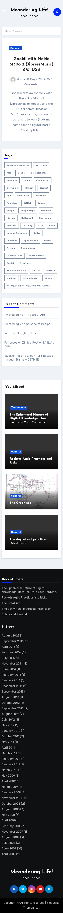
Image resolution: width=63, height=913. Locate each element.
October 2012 (11, 702)
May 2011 (8, 742)
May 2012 (8, 725)
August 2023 (10, 635)
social (10, 263)
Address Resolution (18, 165)
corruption (13, 188)
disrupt (44, 188)
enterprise (23, 195)
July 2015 (8, 658)
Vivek (8, 355)
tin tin (36, 270)
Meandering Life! (29, 10)
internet (11, 225)
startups (25, 263)
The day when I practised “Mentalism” (27, 608)
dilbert (29, 188)
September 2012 (13, 708)
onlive (36, 233)
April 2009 (9, 781)
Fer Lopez (11, 342)
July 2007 (8, 843)
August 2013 (10, 697)
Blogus (51, 902)
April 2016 (8, 646)
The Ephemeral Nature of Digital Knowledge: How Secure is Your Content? (29, 418)
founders (12, 203)
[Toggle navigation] (4, 12)
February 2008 (12, 826)
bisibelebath (38, 173)
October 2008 (11, 803)
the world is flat (16, 270)
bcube (21, 173)
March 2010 (9, 770)
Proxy (47, 240)
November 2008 (12, 798)
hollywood (27, 218)
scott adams (36, 255)
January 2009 (11, 792)
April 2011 (8, 747)
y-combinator (30, 278)
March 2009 (10, 786)
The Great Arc (35, 314)
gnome (42, 203)
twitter (50, 270)
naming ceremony (17, 233)
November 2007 (12, 831)
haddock (46, 210)
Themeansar (31, 907)
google (11, 210)
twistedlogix (12, 314)
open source (30, 240)
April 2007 (9, 854)
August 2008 (11, 809)
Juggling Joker (27, 333)
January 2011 (11, 764)
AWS (9, 173)
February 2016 (11, 652)
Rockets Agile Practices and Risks (24, 597)
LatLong (27, 225)
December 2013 (12, 686)
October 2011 (10, 736)
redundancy (28, 248)
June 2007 (9, 848)
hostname (45, 218)
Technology (18, 407)
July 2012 (8, 719)
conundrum (42, 180)
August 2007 (10, 837)
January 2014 (11, 680)
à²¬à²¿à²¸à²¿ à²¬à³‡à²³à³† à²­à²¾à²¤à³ (28, 286)
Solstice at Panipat (39, 324)
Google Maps (28, 210)
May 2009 (8, 775)
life (40, 225)
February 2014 (11, 674)
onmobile (12, 240)
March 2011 (9, 753)
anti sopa (41, 165)
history (11, 218)
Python (11, 248)
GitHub (27, 203)
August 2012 (10, 714)
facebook (41, 195)
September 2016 (13, 641)
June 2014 (9, 669)
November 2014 (12, 663)
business (12, 180)
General (15, 48)
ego (9, 195)
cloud (26, 180)
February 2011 (11, 758)
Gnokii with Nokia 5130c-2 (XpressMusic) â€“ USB (31, 64)
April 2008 (9, 820)
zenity (48, 278)
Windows (11, 278)
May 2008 (8, 815)
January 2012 (11, 730)
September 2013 (13, 691)
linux (52, 225)
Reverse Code (14, 255)
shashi (21, 79)
